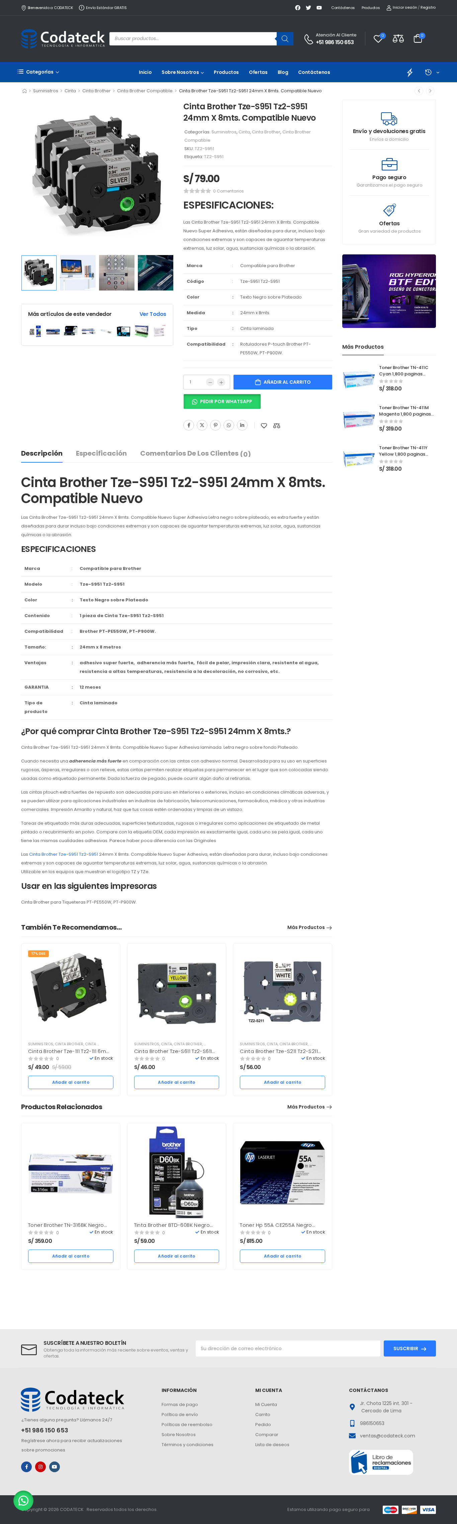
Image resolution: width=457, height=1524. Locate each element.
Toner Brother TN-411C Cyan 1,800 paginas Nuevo (404, 373)
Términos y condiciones (187, 1444)
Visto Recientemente (432, 72)
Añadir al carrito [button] (70, 1082)
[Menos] (210, 382)
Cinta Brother (96, 91)
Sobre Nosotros (180, 72)
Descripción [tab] (42, 453)
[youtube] (54, 1466)
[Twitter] (202, 425)
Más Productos (306, 927)
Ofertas (258, 72)
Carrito (262, 1414)
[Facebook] (188, 425)
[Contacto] (309, 39)
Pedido (263, 1424)
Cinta (70, 91)
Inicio (145, 72)
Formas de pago (180, 1404)
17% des (38, 953)
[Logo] (63, 38)
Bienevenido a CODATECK (50, 7)
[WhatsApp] (228, 425)
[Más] (221, 382)
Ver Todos (153, 314)
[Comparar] (277, 425)
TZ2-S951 (213, 156)
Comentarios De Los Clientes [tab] (195, 454)
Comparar (266, 1434)
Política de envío (180, 1414)
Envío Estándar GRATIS (106, 7)
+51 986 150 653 (335, 42)
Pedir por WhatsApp (226, 401)
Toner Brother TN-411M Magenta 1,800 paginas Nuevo (405, 413)
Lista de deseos (272, 1444)
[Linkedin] (242, 425)
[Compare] (398, 38)
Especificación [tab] (101, 453)
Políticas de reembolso (187, 1424)
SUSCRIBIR (405, 1348)
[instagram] (40, 1466)
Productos (371, 8)
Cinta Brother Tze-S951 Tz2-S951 (63, 854)
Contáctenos (343, 8)
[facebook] (26, 1466)
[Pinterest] (215, 425)
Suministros (45, 91)
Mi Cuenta (266, 1404)
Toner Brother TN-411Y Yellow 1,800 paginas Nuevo (403, 454)
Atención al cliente (336, 35)
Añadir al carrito (287, 382)
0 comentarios (228, 191)
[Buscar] (285, 38)
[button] (222, 404)
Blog (283, 72)
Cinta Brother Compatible (145, 91)
